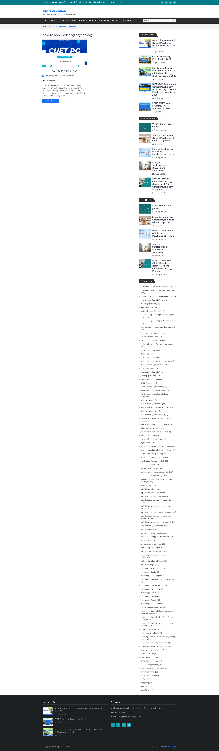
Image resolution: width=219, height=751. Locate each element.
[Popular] (141, 200)
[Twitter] (174, 2)
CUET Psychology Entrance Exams (155, 361)
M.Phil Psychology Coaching (153, 457)
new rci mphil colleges (150, 548)
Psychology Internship (150, 589)
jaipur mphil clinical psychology (154, 432)
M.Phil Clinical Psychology (152, 454)
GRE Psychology (148, 400)
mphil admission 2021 (150, 489)
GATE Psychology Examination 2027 (161, 58)
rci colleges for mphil (150, 629)
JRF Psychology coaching (151, 439)
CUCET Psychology (149, 350)
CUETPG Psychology (149, 368)
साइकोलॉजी (144, 687)
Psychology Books (148, 572)
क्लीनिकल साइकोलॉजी (147, 672)
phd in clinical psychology (152, 561)
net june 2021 (146, 540)
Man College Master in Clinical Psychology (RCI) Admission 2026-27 (164, 44)
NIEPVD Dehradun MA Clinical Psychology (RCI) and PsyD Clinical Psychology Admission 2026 (164, 89)
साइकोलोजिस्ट (145, 690)
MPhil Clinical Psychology (152, 496)
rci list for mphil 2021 (150, 633)
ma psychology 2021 (149, 468)
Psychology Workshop (150, 604)
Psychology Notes (148, 596)
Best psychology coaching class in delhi (158, 327)
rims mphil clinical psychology (154, 643)
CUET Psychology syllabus (152, 365)
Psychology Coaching (150, 576)
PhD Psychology (147, 565)
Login (114, 20)
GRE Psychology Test (150, 411)
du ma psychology (148, 376)
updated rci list (147, 654)
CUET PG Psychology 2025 (60, 70)
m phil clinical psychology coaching (156, 450)
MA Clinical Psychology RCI (152, 461)
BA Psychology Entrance (151, 311)
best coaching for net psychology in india (158, 321)
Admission (104, 20)
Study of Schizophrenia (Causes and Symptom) (159, 166)
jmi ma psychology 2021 (151, 435)
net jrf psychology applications (154, 533)
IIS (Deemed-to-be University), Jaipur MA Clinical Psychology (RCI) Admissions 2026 (164, 72)
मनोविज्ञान (143, 679)
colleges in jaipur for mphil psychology (158, 344)
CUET (143, 354)
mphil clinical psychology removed (156, 522)
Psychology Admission (150, 568)
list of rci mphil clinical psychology (156, 446)
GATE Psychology (148, 383)
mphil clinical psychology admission (156, 500)
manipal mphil (147, 485)
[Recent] (146, 200)
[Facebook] (162, 2)
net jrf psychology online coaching (156, 537)
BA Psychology (147, 307)
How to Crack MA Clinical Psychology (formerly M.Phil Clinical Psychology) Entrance (162, 184)
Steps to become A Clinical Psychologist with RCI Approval (163, 138)
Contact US (126, 20)
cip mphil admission (149, 337)
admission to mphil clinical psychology (157, 290)
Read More (51, 101)
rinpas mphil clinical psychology (155, 646)
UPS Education (54, 11)
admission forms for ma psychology (156, 287)
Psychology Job (147, 593)
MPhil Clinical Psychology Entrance (156, 512)
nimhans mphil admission (152, 551)
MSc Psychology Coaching (152, 526)
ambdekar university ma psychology (156, 296)
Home (52, 20)
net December (147, 529)
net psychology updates (151, 544)
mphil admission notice (151, 493)
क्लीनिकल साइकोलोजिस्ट (148, 676)
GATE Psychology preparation (154, 390)
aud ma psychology (149, 304)
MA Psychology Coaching (151, 476)
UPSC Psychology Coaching (152, 668)
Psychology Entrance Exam (152, 585)
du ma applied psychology (152, 372)
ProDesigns (171, 747)
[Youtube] (170, 2)
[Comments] (151, 200)
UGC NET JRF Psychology (152, 650)
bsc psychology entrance (151, 333)
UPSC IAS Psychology (150, 665)
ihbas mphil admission (150, 428)
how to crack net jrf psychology (154, 425)
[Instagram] (166, 2)
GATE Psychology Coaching (152, 387)
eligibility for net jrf (149, 379)
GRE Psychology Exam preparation (156, 407)
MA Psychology (147, 465)
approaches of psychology (152, 300)
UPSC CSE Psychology (150, 661)
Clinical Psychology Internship (154, 340)
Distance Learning (87, 20)
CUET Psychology (148, 358)
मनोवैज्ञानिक (144, 683)
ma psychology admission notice (155, 472)
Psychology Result (148, 600)
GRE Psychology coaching (152, 404)
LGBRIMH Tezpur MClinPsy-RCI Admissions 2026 (161, 106)
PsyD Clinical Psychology (151, 607)
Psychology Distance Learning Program (158, 579)
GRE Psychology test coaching (154, 415)
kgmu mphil (146, 443)
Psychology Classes (67, 20)
